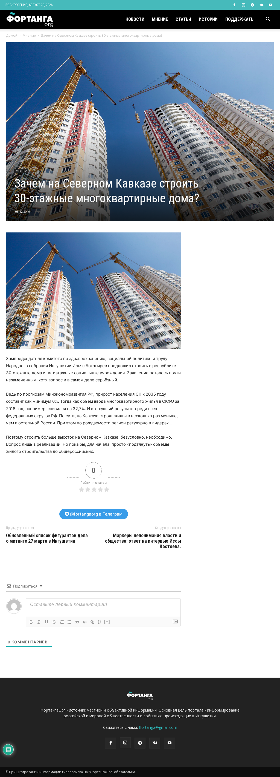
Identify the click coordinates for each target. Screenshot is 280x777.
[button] (268, 19)
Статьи (183, 19)
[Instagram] (243, 5)
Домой (12, 35)
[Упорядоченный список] (62, 622)
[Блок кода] (85, 622)
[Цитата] (77, 622)
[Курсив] (39, 622)
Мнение (160, 19)
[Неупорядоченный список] (69, 622)
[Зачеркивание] (54, 622)
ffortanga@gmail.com (158, 727)
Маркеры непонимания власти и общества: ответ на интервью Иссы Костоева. (143, 541)
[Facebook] (234, 5)
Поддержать (239, 19)
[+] (107, 622)
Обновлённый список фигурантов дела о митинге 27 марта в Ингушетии (47, 538)
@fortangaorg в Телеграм (95, 514)
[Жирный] (31, 622)
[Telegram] (252, 5)
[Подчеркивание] (46, 622)
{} (99, 622)
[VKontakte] (261, 5)
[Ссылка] (92, 622)
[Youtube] (270, 5)
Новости (135, 19)
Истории (208, 19)
